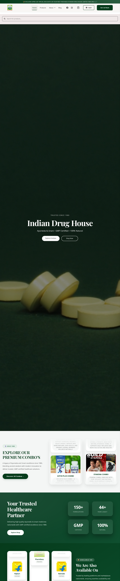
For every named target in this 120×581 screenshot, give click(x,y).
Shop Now (69, 238)
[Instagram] (71, 7)
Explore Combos (50, 238)
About (51, 8)
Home (34, 8)
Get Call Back (104, 8)
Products (43, 8)
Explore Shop (15, 532)
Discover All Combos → (15, 476)
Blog (59, 8)
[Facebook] (67, 7)
